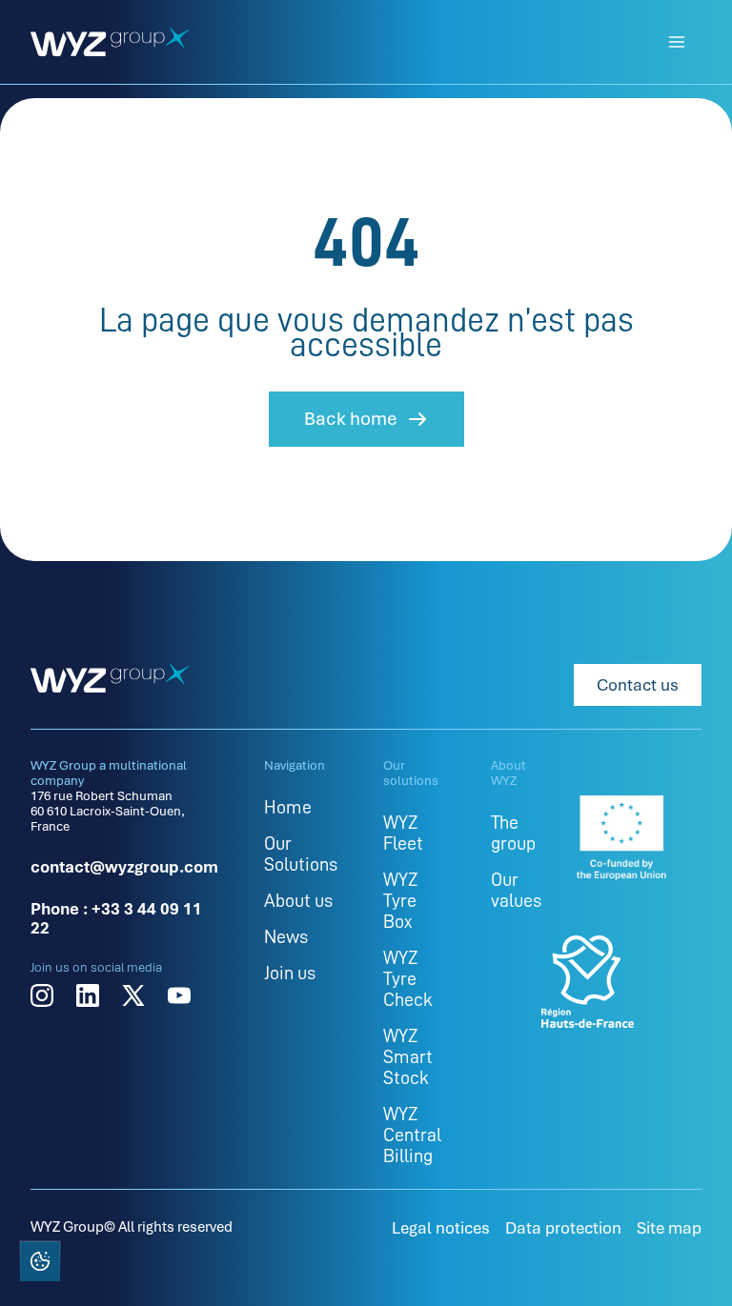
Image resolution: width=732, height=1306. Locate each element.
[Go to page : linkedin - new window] (87, 995)
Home (288, 806)
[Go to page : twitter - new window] (133, 995)
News (286, 936)
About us (298, 900)
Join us (289, 972)
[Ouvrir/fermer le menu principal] (677, 42)
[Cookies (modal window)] (39, 1264)
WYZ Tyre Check (408, 978)
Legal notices (441, 1227)
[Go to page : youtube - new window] (179, 995)
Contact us (638, 684)
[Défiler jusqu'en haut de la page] (692, 1263)
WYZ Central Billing (412, 1134)
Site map (669, 1227)
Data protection (563, 1227)
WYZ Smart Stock (408, 1056)
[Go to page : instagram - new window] (41, 995)
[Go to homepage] (109, 42)
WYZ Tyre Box (400, 900)
